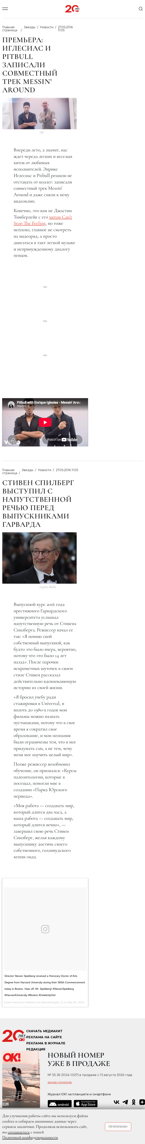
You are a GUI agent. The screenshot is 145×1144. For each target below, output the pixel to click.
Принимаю (118, 1126)
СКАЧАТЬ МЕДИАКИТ (44, 1031)
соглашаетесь (19, 1132)
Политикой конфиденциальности (30, 1137)
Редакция (36, 1049)
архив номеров (60, 1082)
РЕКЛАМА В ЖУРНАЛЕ (45, 1043)
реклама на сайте (44, 1037)
